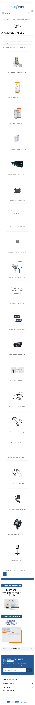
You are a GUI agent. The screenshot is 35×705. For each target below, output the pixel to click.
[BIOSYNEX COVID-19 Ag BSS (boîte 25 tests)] (11, 628)
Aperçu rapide (17, 73)
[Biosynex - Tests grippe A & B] (11, 597)
